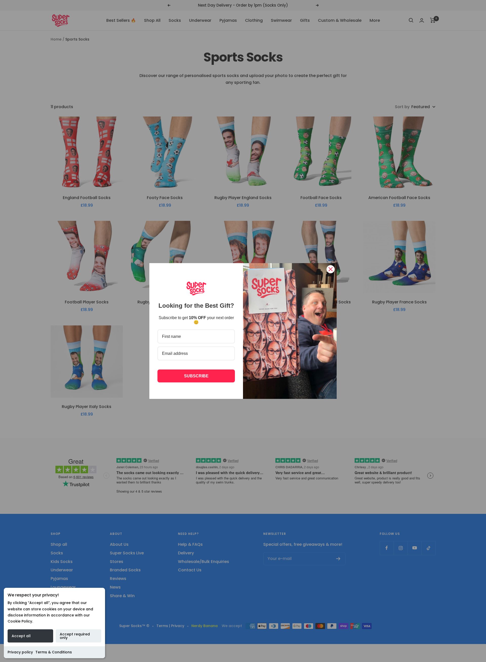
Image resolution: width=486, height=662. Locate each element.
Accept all (21, 635)
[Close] (331, 269)
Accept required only (75, 636)
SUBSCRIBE (196, 376)
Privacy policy (20, 652)
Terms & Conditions (53, 652)
